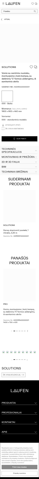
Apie (4, 431)
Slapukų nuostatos (19, 473)
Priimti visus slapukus (19, 467)
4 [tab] (22, 359)
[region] (19, 460)
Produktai (9, 402)
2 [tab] (17, 359)
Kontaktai (8, 422)
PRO (5, 304)
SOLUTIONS (9, 225)
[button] (35, 11)
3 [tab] (19, 359)
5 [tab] (25, 359)
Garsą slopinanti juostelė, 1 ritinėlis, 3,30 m (15, 231)
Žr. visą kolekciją (11, 375)
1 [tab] (14, 359)
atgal (7, 19)
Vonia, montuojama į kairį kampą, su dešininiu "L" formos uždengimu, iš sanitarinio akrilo (19, 312)
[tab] (19, 157)
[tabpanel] (19, 215)
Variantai (6, 116)
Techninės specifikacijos (12, 150)
